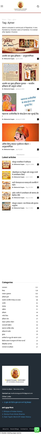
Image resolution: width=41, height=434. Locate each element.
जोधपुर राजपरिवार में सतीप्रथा (21, 162)
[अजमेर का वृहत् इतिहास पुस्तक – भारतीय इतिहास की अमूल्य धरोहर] (20, 72)
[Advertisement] (18, 245)
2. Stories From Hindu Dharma (13, 414)
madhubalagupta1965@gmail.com (22, 393)
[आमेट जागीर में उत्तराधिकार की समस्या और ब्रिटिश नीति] (6, 196)
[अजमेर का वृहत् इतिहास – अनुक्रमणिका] (20, 44)
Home (4, 19)
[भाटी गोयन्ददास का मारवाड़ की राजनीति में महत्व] (6, 185)
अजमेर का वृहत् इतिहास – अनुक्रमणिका (18, 56)
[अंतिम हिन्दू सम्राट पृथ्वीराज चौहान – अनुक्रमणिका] (20, 132)
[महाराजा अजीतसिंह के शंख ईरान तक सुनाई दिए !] (20, 102)
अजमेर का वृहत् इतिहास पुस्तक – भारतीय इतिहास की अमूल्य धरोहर (18, 84)
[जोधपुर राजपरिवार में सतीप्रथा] (6, 165)
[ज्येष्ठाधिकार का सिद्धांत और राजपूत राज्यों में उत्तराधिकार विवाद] (6, 175)
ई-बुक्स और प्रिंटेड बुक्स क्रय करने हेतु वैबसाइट (17, 402)
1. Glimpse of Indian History (12, 411)
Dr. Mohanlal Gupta (8, 58)
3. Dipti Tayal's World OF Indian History (16, 417)
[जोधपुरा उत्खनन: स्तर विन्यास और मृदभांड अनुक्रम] (6, 206)
